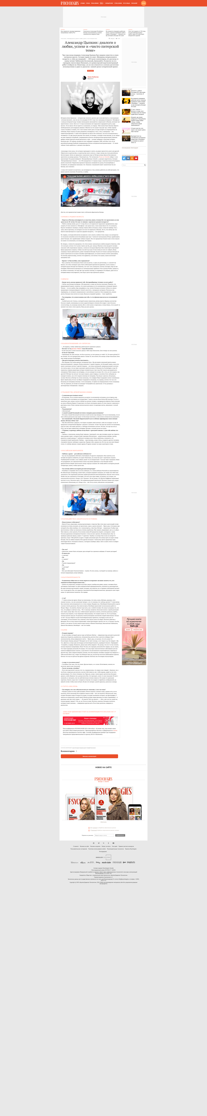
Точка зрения (94, 3)
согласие (95, 827)
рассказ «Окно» (76, 349)
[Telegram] (99, 843)
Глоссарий (134, 3)
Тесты (143, 3)
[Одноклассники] (108, 843)
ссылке (115, 730)
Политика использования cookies (97, 849)
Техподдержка (103, 851)
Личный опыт (109, 3)
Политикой (94, 830)
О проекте (76, 846)
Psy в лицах (126, 3)
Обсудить (113, 38)
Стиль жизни (118, 3)
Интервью (90, 71)
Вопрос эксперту (106, 846)
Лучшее (83, 3)
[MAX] (94, 843)
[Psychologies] (70, 3)
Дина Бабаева (93, 77)
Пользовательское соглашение (79, 849)
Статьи (88, 3)
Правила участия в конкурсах (126, 846)
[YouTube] (113, 843)
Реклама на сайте (84, 846)
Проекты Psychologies (130, 849)
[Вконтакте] (104, 843)
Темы (101, 3)
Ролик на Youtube (104, 157)
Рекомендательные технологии (115, 849)
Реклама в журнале (95, 846)
